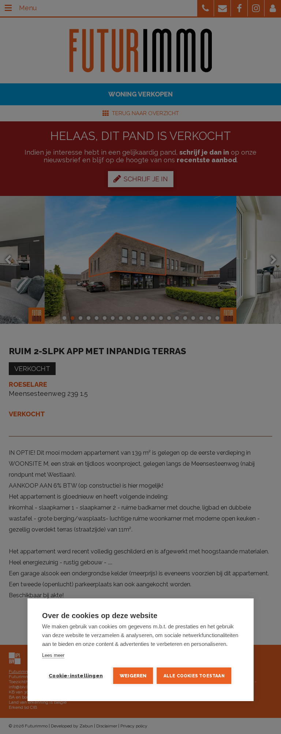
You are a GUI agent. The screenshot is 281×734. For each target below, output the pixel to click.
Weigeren (133, 675)
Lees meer (53, 655)
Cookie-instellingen (76, 675)
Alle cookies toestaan (194, 675)
